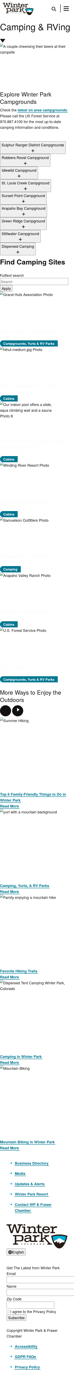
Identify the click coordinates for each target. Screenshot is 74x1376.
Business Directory (32, 1163)
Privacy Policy (27, 1367)
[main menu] (66, 9)
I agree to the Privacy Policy (33, 1311)
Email (11, 1273)
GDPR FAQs (25, 1356)
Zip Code (14, 1298)
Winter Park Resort (31, 1194)
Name (11, 1286)
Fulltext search (12, 275)
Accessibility (26, 1346)
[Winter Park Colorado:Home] (18, 9)
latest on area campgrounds (42, 110)
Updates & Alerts (30, 1183)
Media (20, 1173)
